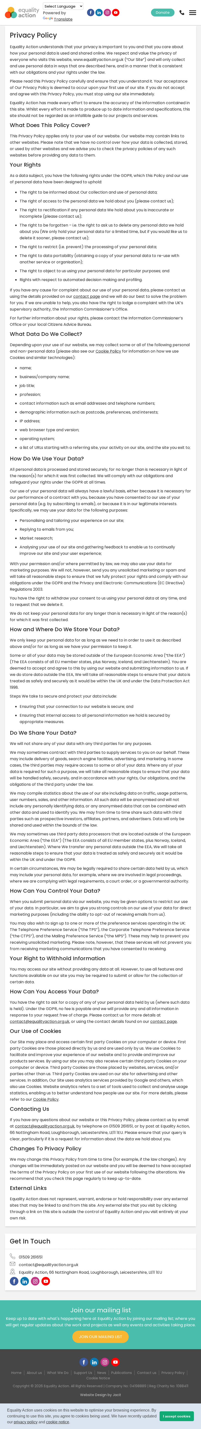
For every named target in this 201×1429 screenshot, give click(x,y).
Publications (121, 1372)
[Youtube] (115, 12)
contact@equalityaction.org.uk (39, 1021)
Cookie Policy (108, 351)
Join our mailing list (100, 1337)
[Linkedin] (99, 12)
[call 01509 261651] (181, 12)
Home (16, 1372)
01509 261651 (31, 1257)
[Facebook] (90, 12)
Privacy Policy (173, 1372)
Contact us (146, 1372)
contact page (86, 296)
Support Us (83, 1372)
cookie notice (57, 1422)
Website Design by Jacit (100, 1394)
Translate (63, 19)
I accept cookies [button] (176, 1416)
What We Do (58, 1372)
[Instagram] (107, 12)
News (101, 1372)
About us (34, 1372)
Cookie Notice (98, 1378)
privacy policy (26, 1422)
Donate (163, 12)
